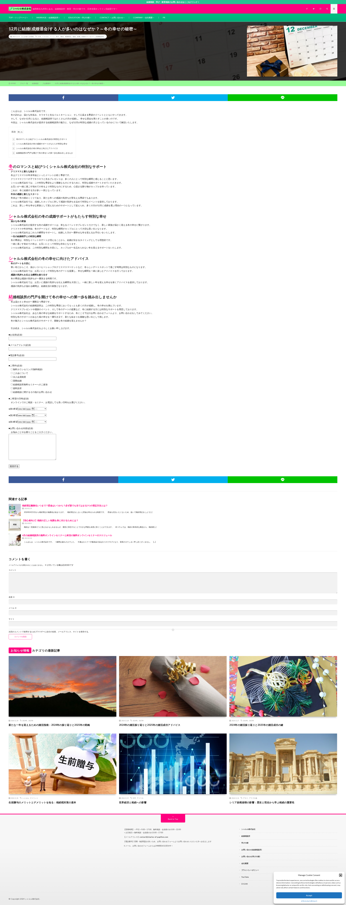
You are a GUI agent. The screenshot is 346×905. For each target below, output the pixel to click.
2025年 (30, 720)
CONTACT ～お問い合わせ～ (112, 17)
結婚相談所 (100, 36)
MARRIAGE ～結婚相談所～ (48, 17)
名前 (12, 597)
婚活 (62, 36)
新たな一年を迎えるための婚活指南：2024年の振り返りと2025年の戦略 (49, 724)
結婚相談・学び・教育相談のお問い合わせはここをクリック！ (173, 2)
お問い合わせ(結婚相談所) (251, 850)
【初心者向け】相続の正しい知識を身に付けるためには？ (50, 520)
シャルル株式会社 (248, 829)
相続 (74, 36)
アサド (245, 798)
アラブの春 (253, 798)
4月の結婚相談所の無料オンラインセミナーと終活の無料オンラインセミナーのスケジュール (67, 535)
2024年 (24, 720)
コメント (12, 570)
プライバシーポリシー (309, 901)
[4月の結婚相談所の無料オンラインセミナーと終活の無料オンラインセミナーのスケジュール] (15, 540)
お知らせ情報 (29, 36)
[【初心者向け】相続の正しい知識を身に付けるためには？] (15, 525)
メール (13, 608)
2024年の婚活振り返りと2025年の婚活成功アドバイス (149, 724)
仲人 (57, 36)
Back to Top (173, 819)
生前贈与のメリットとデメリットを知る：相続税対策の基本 (42, 802)
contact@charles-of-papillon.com (153, 837)
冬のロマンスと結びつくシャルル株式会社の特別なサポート (40, 139)
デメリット (34, 798)
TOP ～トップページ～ (18, 17)
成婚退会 (68, 36)
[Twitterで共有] (173, 97)
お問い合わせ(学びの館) (250, 856)
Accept (309, 895)
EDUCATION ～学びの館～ (80, 17)
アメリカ (140, 798)
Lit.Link (244, 884)
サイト (11, 619)
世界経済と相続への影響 (133, 802)
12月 (39, 36)
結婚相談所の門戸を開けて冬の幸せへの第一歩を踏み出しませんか (43, 153)
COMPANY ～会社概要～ (143, 17)
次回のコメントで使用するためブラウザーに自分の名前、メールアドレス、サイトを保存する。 (49, 632)
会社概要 (244, 863)
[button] (340, 875)
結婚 (78, 36)
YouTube (245, 877)
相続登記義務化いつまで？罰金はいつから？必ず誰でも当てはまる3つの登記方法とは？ (65, 505)
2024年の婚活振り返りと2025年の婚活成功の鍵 (256, 724)
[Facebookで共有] (63, 97)
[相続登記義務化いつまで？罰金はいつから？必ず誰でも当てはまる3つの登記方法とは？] (15, 510)
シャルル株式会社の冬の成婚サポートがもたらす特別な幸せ (40, 144)
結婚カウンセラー (87, 36)
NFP (134, 798)
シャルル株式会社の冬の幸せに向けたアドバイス (35, 148)
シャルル (45, 36)
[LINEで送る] (282, 97)
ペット (52, 36)
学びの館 (244, 843)
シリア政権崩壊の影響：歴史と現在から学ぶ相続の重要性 (261, 802)
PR (164, 17)
